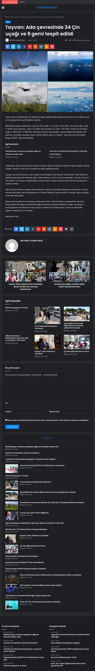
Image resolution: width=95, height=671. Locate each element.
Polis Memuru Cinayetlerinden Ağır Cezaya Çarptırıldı (27, 595)
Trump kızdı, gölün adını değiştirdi (34, 513)
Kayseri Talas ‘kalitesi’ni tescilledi (45, 352)
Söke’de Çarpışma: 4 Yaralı (16, 308)
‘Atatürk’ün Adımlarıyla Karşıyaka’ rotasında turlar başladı (39, 2)
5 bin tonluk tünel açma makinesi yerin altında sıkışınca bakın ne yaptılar (50, 575)
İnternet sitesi (54, 411)
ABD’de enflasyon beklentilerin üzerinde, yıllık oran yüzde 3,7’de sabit (16, 338)
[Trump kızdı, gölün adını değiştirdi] (11, 516)
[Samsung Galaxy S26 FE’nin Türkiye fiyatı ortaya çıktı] (11, 468)
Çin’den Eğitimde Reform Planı (76, 351)
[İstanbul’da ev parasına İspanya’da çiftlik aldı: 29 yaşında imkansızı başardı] (11, 505)
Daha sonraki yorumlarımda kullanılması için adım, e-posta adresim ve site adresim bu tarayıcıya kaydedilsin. (48, 420)
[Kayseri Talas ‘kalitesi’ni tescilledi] (47, 342)
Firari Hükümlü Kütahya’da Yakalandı (46, 327)
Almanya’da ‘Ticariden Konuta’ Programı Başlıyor (26, 529)
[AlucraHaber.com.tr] (47, 7)
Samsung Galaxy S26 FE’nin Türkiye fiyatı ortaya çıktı (42, 465)
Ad (7, 403)
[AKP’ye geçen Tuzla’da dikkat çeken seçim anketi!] (11, 588)
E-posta (8, 411)
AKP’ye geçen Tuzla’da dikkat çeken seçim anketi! (41, 585)
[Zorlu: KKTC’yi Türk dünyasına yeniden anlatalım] (11, 605)
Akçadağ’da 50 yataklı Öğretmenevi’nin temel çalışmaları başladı (73, 325)
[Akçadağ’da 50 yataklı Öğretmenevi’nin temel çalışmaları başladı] (77, 314)
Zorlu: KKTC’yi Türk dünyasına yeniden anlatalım (40, 602)
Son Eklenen (47, 438)
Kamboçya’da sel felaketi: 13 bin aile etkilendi (24, 562)
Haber (17, 17)
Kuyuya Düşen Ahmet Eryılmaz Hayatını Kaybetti (25, 569)
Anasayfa (10, 17)
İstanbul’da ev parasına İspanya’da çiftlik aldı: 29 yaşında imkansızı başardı (52, 502)
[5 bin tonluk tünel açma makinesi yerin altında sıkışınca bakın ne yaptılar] (11, 578)
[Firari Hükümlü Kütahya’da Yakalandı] (47, 315)
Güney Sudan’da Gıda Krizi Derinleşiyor (21, 556)
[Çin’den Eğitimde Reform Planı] (77, 342)
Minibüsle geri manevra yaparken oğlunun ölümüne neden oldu (31, 447)
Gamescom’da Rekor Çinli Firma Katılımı (22, 453)
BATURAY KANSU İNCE (17, 40)
